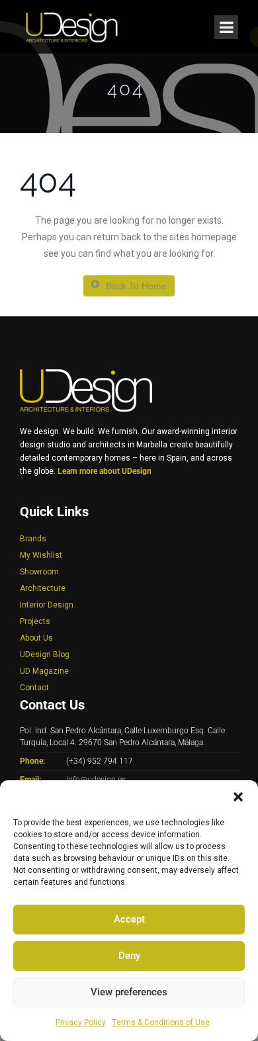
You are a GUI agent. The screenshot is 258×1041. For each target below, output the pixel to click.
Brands (33, 538)
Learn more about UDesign (104, 471)
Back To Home (136, 286)
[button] (238, 796)
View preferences (129, 992)
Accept (129, 919)
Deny (129, 956)
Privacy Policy (81, 1022)
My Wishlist (41, 555)
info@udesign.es (96, 779)
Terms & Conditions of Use (161, 1022)
